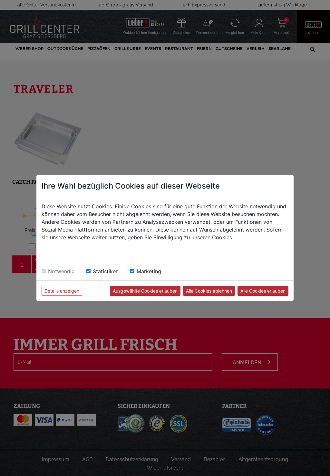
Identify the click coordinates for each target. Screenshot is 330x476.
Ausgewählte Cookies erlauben (145, 291)
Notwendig (61, 271)
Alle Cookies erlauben (263, 291)
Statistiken (106, 271)
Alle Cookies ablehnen (209, 291)
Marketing (149, 271)
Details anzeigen (61, 291)
